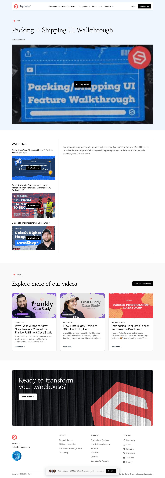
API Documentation (67, 444)
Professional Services (100, 440)
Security (94, 457)
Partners (94, 448)
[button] (63, 6)
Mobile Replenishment (100, 444)
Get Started (144, 6)
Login (133, 6)
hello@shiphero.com (21, 447)
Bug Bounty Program (100, 461)
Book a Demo (28, 396)
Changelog (63, 452)
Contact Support (66, 440)
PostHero (95, 452)
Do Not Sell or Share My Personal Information (136, 474)
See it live (111, 471)
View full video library (142, 284)
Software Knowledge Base (70, 448)
